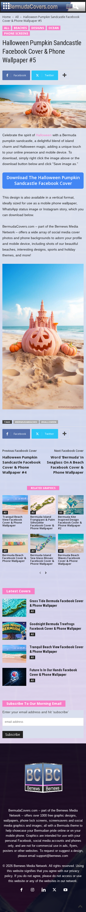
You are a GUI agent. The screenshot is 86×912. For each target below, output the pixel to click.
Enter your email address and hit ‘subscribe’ (35, 712)
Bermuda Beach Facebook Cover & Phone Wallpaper (14, 558)
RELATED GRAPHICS (43, 488)
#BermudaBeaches (26, 422)
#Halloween (48, 422)
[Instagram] (32, 890)
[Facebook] (21, 890)
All (17, 17)
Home (6, 17)
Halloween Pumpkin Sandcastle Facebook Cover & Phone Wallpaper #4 (21, 465)
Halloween (44, 135)
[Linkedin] (43, 890)
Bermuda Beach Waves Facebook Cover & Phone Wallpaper (69, 559)
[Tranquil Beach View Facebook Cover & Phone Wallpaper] (15, 504)
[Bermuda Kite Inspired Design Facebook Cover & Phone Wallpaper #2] (71, 504)
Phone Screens (16, 33)
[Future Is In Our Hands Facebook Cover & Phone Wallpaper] (14, 677)
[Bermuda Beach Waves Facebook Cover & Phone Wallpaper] (71, 543)
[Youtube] (65, 890)
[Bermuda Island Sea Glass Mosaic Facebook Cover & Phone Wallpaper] (43, 543)
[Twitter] (54, 890)
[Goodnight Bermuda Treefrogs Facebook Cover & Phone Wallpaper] (14, 631)
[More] (64, 75)
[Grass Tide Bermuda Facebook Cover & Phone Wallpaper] (14, 608)
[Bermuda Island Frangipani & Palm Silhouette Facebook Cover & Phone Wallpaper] (43, 504)
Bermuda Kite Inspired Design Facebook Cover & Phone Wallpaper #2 (70, 522)
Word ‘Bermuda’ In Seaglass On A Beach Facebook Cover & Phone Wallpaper (65, 465)
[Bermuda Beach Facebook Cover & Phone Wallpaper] (15, 543)
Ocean (53, 28)
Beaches (20, 28)
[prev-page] (40, 572)
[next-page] (45, 572)
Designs (37, 28)
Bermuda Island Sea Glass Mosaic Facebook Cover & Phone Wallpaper (42, 559)
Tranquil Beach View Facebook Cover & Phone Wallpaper (12, 521)
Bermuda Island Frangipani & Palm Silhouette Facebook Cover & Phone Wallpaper (42, 522)
